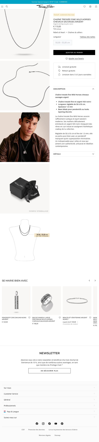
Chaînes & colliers (75, 32)
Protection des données (36, 430)
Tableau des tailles (87, 37)
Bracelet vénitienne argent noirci (75, 318)
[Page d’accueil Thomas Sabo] (7, 6)
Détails (57, 154)
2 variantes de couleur (70, 324)
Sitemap (57, 435)
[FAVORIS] (84, 6)
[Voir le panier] (96, 6)
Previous (89, 280)
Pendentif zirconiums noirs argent (14, 318)
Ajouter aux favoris (76, 59)
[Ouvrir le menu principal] (2, 6)
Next (95, 280)
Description (59, 89)
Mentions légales (45, 435)
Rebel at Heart (59, 32)
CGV (23, 430)
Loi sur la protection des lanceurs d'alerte (63, 430)
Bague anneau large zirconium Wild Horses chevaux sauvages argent (43, 319)
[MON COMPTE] (90, 6)
